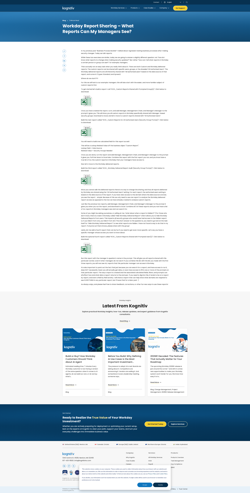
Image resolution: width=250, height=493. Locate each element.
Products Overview (177, 457)
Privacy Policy (152, 474)
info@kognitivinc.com (83, 460)
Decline (160, 485)
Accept (145, 485)
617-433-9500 (67, 460)
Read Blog (124, 321)
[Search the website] (187, 2)
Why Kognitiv (130, 457)
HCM (150, 461)
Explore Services (177, 424)
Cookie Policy (163, 474)
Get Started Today (155, 424)
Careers (128, 464)
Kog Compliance (176, 464)
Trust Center (183, 489)
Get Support (180, 8)
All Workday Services (155, 457)
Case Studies (130, 461)
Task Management (177, 461)
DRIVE (173, 467)
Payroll (150, 464)
